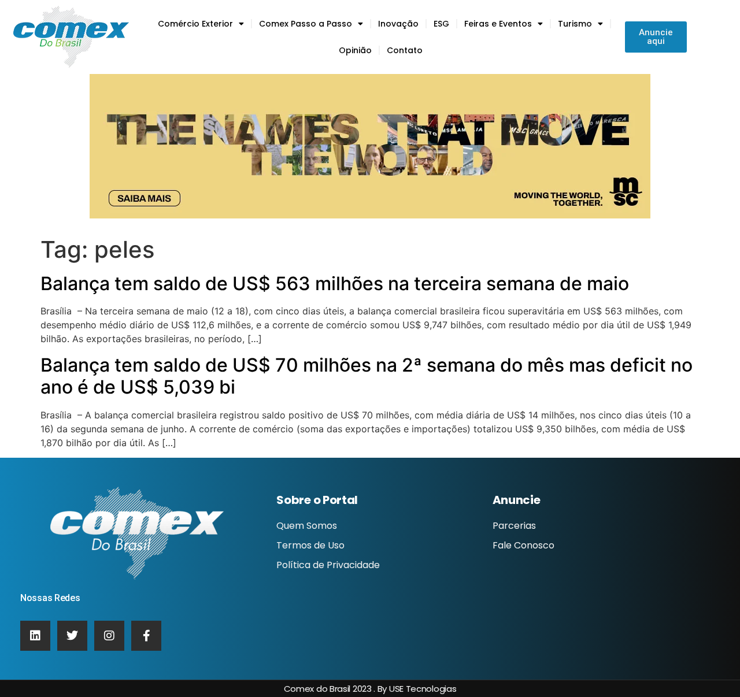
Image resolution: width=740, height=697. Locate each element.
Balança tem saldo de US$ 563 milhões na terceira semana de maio (334, 283)
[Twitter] (72, 636)
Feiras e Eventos (498, 23)
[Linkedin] (35, 636)
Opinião (355, 50)
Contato (405, 50)
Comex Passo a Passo (305, 23)
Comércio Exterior (195, 23)
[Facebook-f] (146, 636)
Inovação (398, 23)
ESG (441, 23)
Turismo (575, 23)
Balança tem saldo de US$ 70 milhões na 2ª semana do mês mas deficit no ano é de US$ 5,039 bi (366, 376)
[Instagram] (109, 636)
